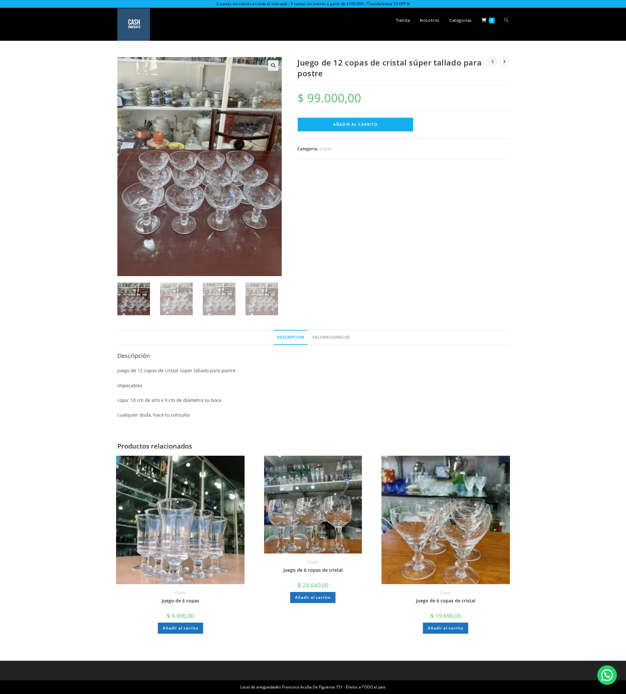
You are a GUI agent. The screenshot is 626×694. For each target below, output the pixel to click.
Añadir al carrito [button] (180, 628)
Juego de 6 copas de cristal (313, 570)
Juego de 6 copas (180, 601)
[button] (273, 65)
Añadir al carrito (355, 124)
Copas (326, 149)
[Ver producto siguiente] (504, 61)
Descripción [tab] (290, 337)
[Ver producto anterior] (492, 61)
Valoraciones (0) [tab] (331, 337)
